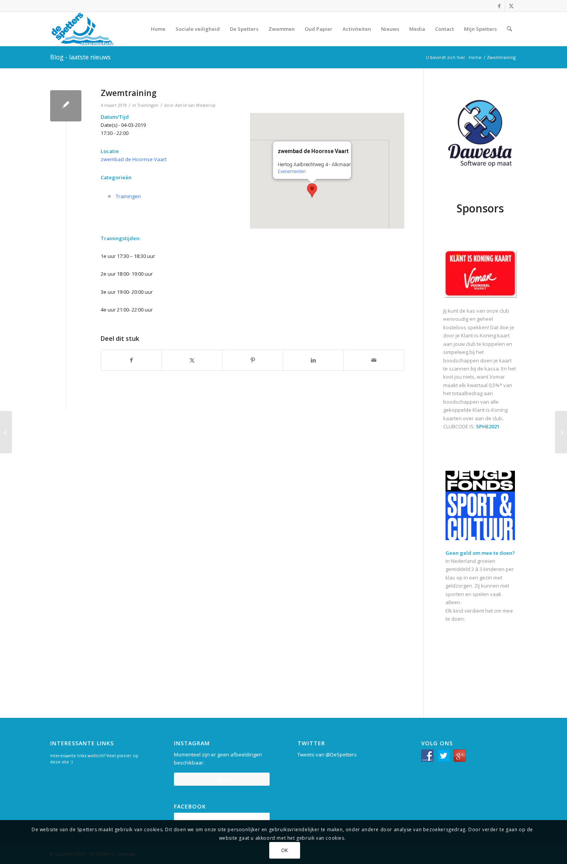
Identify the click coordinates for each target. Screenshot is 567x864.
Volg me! (221, 779)
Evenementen (292, 171)
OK (284, 850)
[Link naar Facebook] (499, 6)
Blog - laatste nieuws (80, 57)
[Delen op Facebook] (131, 360)
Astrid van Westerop (195, 105)
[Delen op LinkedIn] (313, 360)
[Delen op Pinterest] (253, 360)
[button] (312, 190)
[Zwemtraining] (65, 105)
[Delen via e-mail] (374, 360)
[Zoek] (509, 29)
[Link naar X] (511, 6)
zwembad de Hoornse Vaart (134, 159)
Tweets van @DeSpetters (327, 754)
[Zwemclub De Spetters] (82, 29)
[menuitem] (158, 29)
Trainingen (148, 105)
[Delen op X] (192, 360)
